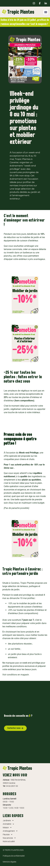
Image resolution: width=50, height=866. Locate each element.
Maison (6, 827)
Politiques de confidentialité (14, 856)
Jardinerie (7, 820)
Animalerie (7, 824)
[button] (45, 12)
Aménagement (9, 831)
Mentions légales (9, 862)
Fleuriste (6, 834)
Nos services (8, 838)
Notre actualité (9, 841)
